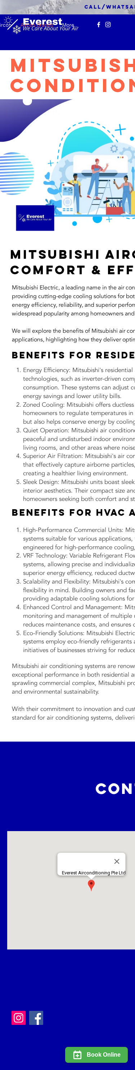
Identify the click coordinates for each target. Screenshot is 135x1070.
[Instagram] (108, 24)
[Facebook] (36, 1018)
